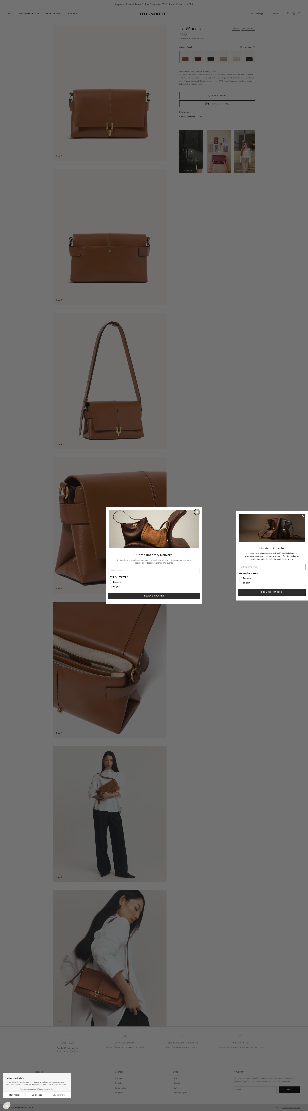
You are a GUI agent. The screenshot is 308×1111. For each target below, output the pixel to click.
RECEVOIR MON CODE (272, 592)
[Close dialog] (197, 512)
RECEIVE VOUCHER (154, 596)
